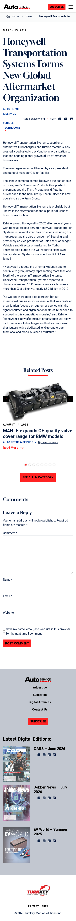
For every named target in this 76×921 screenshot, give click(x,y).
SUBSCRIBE (38, 721)
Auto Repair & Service (11, 111)
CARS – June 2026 (49, 748)
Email (7, 596)
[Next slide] (70, 399)
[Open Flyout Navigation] (70, 7)
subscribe (56, 6)
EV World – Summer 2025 (51, 831)
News (29, 16)
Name (8, 579)
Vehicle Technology (11, 125)
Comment (10, 533)
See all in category (38, 477)
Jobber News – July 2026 (50, 789)
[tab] (26, 465)
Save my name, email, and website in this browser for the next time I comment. (38, 631)
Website (8, 612)
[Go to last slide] (6, 399)
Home (15, 16)
